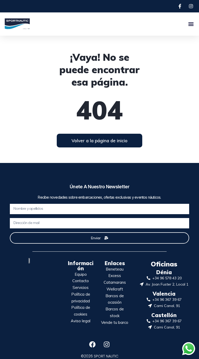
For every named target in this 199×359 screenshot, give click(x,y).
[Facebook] (92, 344)
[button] (191, 24)
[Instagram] (106, 344)
